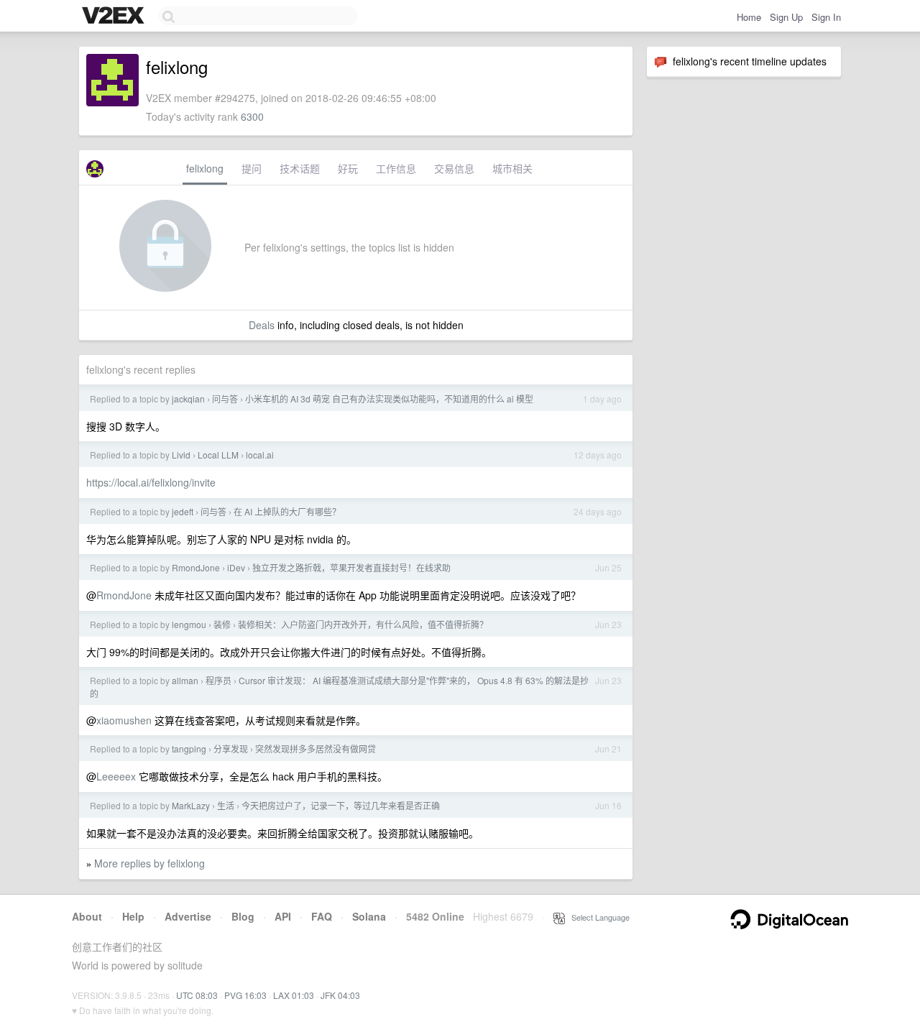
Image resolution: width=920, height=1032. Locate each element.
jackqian (188, 398)
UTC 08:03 (197, 995)
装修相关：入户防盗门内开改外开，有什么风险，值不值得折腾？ (363, 624)
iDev (236, 567)
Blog (242, 916)
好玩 (348, 168)
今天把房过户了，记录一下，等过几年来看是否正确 (341, 805)
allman (185, 680)
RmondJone (196, 567)
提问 (252, 168)
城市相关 (512, 168)
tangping (189, 748)
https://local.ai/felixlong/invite (151, 482)
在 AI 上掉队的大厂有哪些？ (287, 511)
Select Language (597, 917)
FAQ (321, 916)
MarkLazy (191, 805)
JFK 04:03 (340, 995)
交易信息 (454, 168)
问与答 (225, 398)
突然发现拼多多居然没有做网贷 (315, 748)
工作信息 (396, 168)
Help (133, 916)
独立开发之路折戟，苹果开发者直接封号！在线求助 (351, 567)
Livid (181, 454)
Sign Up (786, 17)
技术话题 (300, 168)
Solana (369, 916)
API (283, 916)
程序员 (218, 680)
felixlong (205, 168)
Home (749, 17)
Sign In (826, 17)
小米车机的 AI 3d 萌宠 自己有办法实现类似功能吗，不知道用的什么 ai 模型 (389, 398)
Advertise (188, 916)
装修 (222, 624)
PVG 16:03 (245, 995)
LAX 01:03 (293, 995)
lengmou (189, 624)
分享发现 (230, 748)
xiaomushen (124, 720)
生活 (225, 805)
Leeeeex (116, 776)
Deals (262, 325)
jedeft (182, 511)
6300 (252, 116)
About (87, 916)
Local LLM (218, 454)
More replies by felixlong (149, 863)
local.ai (260, 454)
